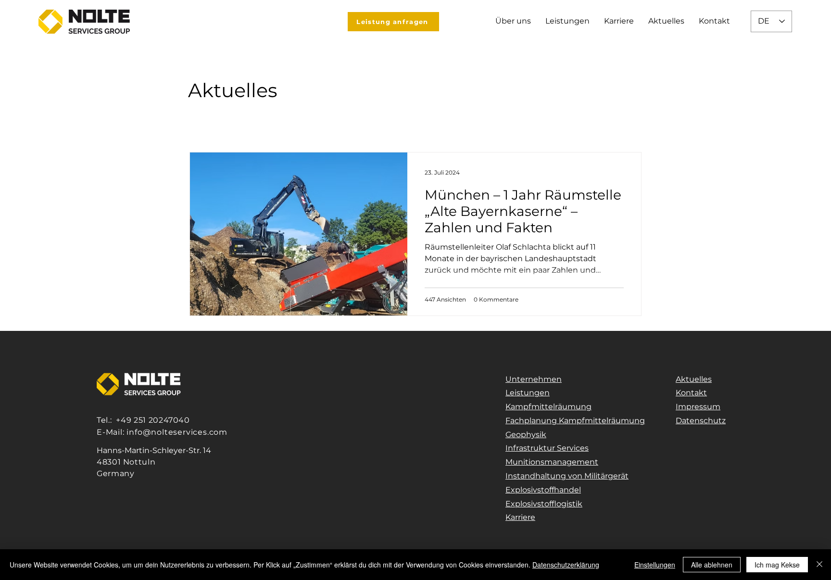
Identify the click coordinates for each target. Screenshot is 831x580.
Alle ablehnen (711, 564)
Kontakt (691, 392)
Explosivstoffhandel (543, 489)
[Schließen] (819, 564)
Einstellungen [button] (654, 564)
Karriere (520, 517)
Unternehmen (533, 379)
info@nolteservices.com (176, 432)
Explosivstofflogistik (543, 503)
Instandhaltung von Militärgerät (567, 475)
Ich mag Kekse (777, 564)
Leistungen (527, 392)
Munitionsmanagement (551, 462)
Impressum (698, 406)
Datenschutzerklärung (565, 564)
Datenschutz (701, 420)
